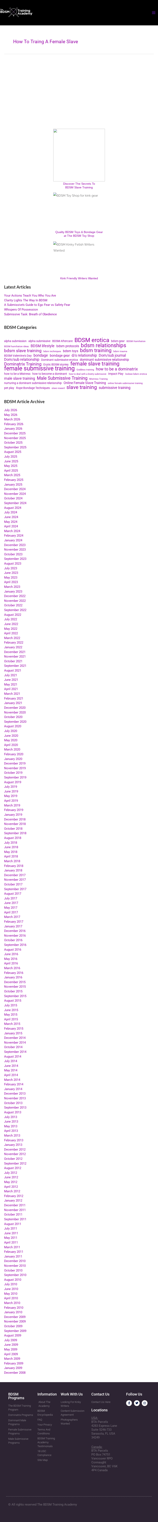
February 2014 (13, 1084)
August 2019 (12, 782)
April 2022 (11, 633)
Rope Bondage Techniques (33, 388)
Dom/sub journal (112, 355)
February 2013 (13, 1140)
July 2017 (10, 898)
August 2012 (12, 1168)
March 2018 (12, 861)
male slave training (19, 378)
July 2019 (10, 787)
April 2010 (11, 1298)
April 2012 (11, 1187)
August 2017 (12, 894)
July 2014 (10, 1061)
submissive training (114, 388)
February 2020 (13, 754)
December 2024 (15, 489)
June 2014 (11, 1066)
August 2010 (12, 1280)
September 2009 (15, 1331)
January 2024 (13, 540)
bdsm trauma (120, 351)
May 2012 (10, 1182)
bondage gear (60, 355)
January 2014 (13, 1089)
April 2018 (11, 856)
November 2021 (15, 656)
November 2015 (15, 986)
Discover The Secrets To (79, 183)
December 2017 (15, 875)
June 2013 (11, 1121)
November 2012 (15, 1154)
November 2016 (15, 935)
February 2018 (13, 866)
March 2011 (12, 1247)
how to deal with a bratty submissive (87, 374)
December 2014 (15, 1038)
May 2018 (10, 852)
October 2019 (13, 773)
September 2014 (15, 1052)
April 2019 (11, 801)
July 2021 (10, 675)
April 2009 (11, 1354)
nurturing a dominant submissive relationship (33, 383)
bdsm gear (118, 341)
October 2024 (13, 498)
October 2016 (13, 940)
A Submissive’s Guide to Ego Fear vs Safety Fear (37, 305)
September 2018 (15, 833)
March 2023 (12, 587)
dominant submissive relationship (104, 360)
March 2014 (12, 1080)
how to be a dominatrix (117, 369)
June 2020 (11, 736)
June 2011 (11, 1233)
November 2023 (15, 549)
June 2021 (11, 680)
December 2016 (15, 931)
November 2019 (15, 768)
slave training (81, 387)
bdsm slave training (23, 351)
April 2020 (11, 745)
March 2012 (12, 1191)
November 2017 (15, 880)
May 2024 (10, 522)
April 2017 (11, 912)
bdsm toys (70, 351)
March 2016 (12, 968)
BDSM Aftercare (62, 341)
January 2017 (13, 926)
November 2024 (15, 494)
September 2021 (15, 666)
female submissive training (39, 368)
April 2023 (11, 582)
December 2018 (15, 819)
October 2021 (13, 661)
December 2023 (15, 545)
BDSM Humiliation (136, 341)
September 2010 (15, 1275)
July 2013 (10, 1117)
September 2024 (15, 503)
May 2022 (10, 629)
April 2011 (11, 1242)
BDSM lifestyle (43, 346)
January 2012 (13, 1200)
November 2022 (15, 601)
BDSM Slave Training (79, 187)
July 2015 (10, 1005)
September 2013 (15, 1107)
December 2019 (15, 763)
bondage (41, 355)
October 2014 (13, 1047)
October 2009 (13, 1326)
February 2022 (13, 642)
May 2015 (10, 1014)
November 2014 (15, 1042)
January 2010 (13, 1312)
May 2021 (10, 684)
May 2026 (10, 415)
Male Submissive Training (62, 378)
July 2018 (10, 843)
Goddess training (85, 369)
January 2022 (13, 647)
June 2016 (11, 954)
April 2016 (11, 963)
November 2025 (15, 438)
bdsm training (96, 351)
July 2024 (10, 512)
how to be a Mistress (17, 373)
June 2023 (11, 573)
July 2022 (10, 619)
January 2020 (13, 759)
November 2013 (15, 1098)
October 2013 (13, 1103)
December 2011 (15, 1205)
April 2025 (11, 470)
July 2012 (10, 1173)
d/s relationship (84, 355)
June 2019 (11, 791)
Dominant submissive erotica (59, 359)
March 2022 (12, 638)
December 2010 (15, 1261)
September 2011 (15, 1219)
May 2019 (10, 796)
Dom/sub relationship (21, 360)
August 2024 (12, 508)
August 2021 (12, 670)
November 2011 (15, 1210)
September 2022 (15, 610)
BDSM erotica (91, 340)
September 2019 (15, 777)
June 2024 (11, 517)
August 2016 (12, 949)
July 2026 (10, 410)
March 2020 (12, 749)
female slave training (95, 364)
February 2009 (13, 1363)
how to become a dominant (49, 373)
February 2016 (13, 973)
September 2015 (15, 996)
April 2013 (11, 1131)
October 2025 (13, 442)
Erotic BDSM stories (56, 364)
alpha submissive (39, 341)
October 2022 (13, 605)
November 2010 (15, 1266)
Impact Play (115, 373)
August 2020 (12, 726)
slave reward (58, 388)
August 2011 (12, 1224)
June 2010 (11, 1289)
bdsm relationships (103, 345)
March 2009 (12, 1359)
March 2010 (12, 1303)
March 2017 (12, 917)
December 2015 (15, 982)
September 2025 (15, 447)
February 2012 (13, 1196)
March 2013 (12, 1135)
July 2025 (10, 456)
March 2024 (12, 531)
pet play (9, 388)
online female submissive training (125, 383)
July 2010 (10, 1284)
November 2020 (15, 712)
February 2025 (13, 480)
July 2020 (10, 731)
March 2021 (12, 694)
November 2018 (15, 824)
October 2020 (13, 717)
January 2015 (13, 1033)
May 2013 (10, 1126)
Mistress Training (98, 379)
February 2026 (13, 424)
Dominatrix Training (23, 364)
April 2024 (11, 526)
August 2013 (12, 1112)
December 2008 (15, 1373)
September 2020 (15, 722)
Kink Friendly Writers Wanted (79, 278)
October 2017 (13, 884)
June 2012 (11, 1177)
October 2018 (13, 829)
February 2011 (13, 1252)
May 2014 (10, 1070)
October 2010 (13, 1270)
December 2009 (15, 1317)
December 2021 (15, 652)
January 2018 (13, 870)
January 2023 (13, 591)
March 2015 (12, 1024)
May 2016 (10, 959)
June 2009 (11, 1345)
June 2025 (11, 461)
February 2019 (13, 810)
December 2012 (15, 1149)
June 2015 (11, 1010)
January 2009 (13, 1368)
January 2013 (13, 1145)
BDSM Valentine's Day (18, 355)
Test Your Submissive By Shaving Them (44, 85)
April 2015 (11, 1019)
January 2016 (13, 977)
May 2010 (10, 1294)
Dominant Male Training (20, 91)
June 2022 (11, 624)
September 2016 (15, 945)
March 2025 (12, 475)
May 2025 (10, 466)
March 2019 (12, 805)
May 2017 (10, 907)
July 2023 (10, 568)
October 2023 (13, 554)
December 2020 (15, 708)
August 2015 (12, 1000)
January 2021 (13, 703)
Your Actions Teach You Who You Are (30, 295)
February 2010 (13, 1308)
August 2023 (12, 563)
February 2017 (13, 921)
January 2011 (13, 1256)
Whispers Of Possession (21, 309)
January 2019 (13, 815)
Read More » (12, 119)
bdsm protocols (67, 346)
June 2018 (11, 847)
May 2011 (10, 1238)
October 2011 (13, 1214)
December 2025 (15, 433)
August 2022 (12, 615)
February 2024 (13, 535)
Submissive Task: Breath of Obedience (30, 314)
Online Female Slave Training (85, 383)
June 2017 (11, 903)
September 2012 (15, 1163)
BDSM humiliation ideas (16, 346)
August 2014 (12, 1056)
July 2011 (10, 1228)
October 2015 (13, 991)
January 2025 (13, 484)
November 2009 (15, 1321)
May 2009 (10, 1349)
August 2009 (12, 1335)
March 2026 (12, 419)
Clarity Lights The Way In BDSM (25, 300)
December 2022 (15, 596)
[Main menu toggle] (153, 12)
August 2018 (12, 838)
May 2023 (10, 577)
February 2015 (13, 1028)
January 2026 (13, 428)
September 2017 (15, 889)
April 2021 (11, 689)
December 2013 (15, 1093)
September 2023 (15, 559)
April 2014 (11, 1075)
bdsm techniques (52, 351)
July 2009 (10, 1340)
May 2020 (10, 740)
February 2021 (13, 698)
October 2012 (13, 1159)
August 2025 (12, 452)
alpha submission (15, 341)
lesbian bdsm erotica (136, 374)
